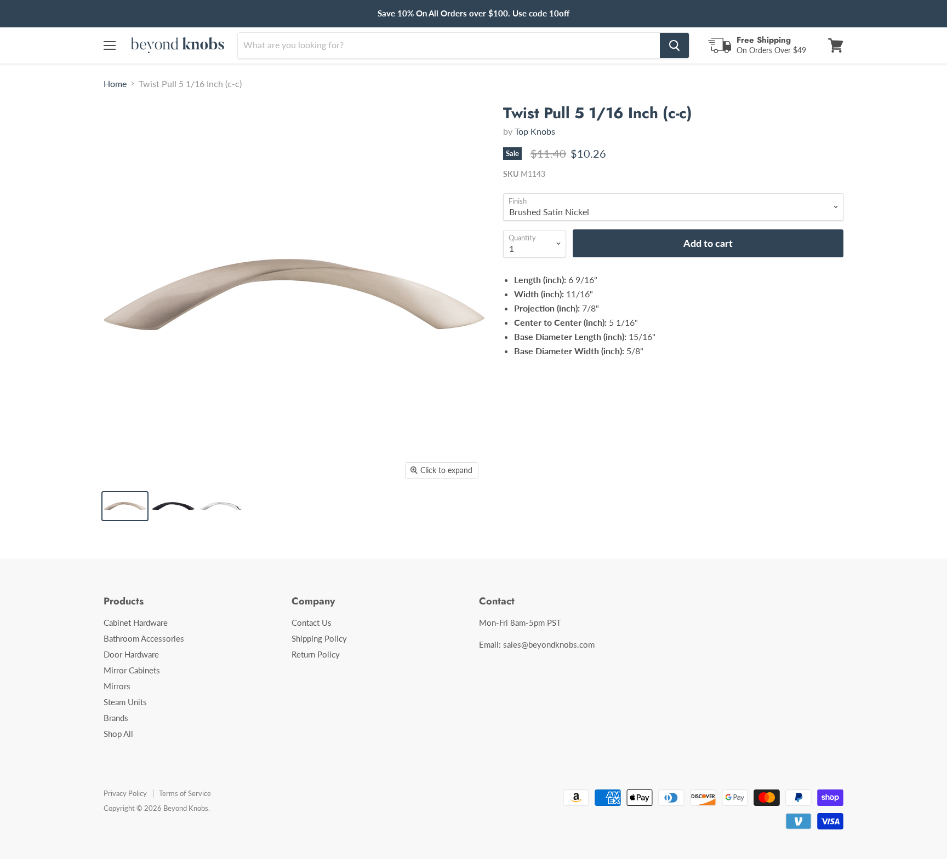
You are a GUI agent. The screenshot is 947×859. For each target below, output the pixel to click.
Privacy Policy (125, 793)
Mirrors (117, 686)
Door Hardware (131, 654)
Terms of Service (185, 793)
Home (115, 84)
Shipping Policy (319, 638)
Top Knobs (535, 131)
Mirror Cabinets (132, 670)
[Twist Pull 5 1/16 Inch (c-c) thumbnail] (124, 506)
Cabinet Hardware (136, 622)
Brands (116, 718)
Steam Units (125, 702)
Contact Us (312, 622)
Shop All (118, 734)
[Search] (674, 45)
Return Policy (316, 654)
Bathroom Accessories (144, 638)
